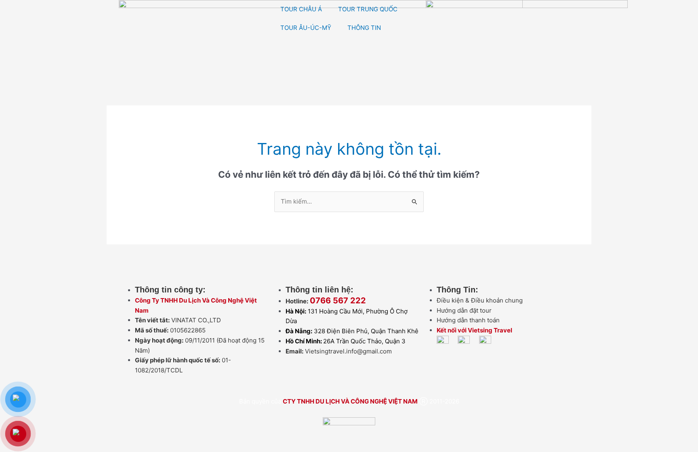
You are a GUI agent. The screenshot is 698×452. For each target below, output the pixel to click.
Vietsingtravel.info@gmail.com (348, 351)
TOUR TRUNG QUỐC (367, 9)
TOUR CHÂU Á (301, 9)
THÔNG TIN (364, 28)
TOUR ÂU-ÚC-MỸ (305, 28)
